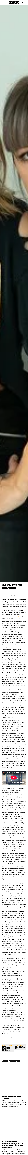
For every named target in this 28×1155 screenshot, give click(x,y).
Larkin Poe (16, 617)
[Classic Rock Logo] (14, 2)
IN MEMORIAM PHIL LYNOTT (11, 1097)
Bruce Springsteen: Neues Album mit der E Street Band (6, 1048)
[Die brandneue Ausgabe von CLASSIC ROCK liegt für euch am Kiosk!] (14, 1125)
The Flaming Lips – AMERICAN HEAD (20, 1047)
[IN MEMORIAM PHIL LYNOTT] (14, 1079)
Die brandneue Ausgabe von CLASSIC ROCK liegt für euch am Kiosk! (12, 1144)
